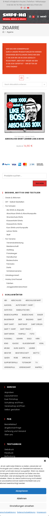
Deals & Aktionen (12, 197)
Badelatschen (22, 310)
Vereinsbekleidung (15, 242)
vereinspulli (9, 367)
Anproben (9, 392)
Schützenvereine (14, 271)
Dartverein (9, 334)
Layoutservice (11, 395)
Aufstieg (10, 250)
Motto (36, 353)
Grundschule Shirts (15, 217)
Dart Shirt (9, 324)
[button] (45, 460)
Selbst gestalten (12, 409)
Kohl (41, 343)
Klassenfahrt (29, 343)
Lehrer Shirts (30, 136)
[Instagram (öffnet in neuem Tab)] (24, 8)
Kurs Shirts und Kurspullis (17, 227)
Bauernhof (9, 319)
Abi (5, 300)
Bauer (40, 315)
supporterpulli (11, 362)
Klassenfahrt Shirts (15, 220)
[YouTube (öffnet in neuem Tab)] (27, 8)
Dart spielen (36, 324)
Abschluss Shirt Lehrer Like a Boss (24, 138)
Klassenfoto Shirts (14, 224)
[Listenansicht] (27, 78)
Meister (7, 353)
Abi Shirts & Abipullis (15, 210)
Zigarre (10, 32)
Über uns (8, 434)
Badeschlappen (11, 315)
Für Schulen (19, 136)
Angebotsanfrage (12, 427)
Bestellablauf (10, 424)
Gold (29, 338)
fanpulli (22, 334)
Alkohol (8, 305)
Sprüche (26, 358)
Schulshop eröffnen (13, 402)
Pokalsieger (12, 253)
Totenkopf (26, 362)
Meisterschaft (13, 246)
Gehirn (19, 338)
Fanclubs (10, 264)
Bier (20, 319)
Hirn (38, 338)
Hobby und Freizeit (13, 279)
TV (36, 362)
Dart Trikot (25, 329)
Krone (7, 348)
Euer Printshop (11, 399)
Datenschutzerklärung (26, 512)
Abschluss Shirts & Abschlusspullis (21, 213)
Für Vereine (10, 239)
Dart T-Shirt (10, 329)
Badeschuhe (12, 260)
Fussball (8, 338)
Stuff (8, 234)
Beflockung (9, 456)
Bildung (29, 319)
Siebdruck (9, 449)
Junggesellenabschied (17, 287)
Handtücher (12, 257)
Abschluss (16, 300)
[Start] (3, 32)
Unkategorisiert (12, 275)
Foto (32, 334)
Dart (40, 319)
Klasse (16, 343)
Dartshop (22, 324)
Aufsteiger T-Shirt (24, 305)
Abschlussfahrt (33, 300)
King (6, 343)
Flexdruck (8, 453)
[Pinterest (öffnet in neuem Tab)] (21, 8)
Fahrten (10, 283)
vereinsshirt (25, 367)
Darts (9, 267)
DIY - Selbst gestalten (14, 202)
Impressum (41, 512)
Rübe (16, 358)
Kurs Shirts (19, 348)
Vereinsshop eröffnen (14, 406)
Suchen (40, 183)
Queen (7, 358)
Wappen (38, 367)
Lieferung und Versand (15, 431)
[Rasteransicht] (21, 78)
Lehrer (32, 348)
